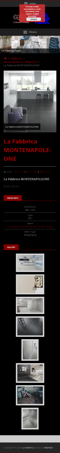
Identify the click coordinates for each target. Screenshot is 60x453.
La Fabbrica (28, 447)
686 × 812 (45, 171)
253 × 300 (32, 171)
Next (56, 44)
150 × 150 (18, 171)
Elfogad (34, 19)
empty (32, 3)
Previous (3, 44)
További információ (33, 15)
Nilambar (48, 447)
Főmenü (33, 31)
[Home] (5, 58)
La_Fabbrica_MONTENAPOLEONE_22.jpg (30, 226)
